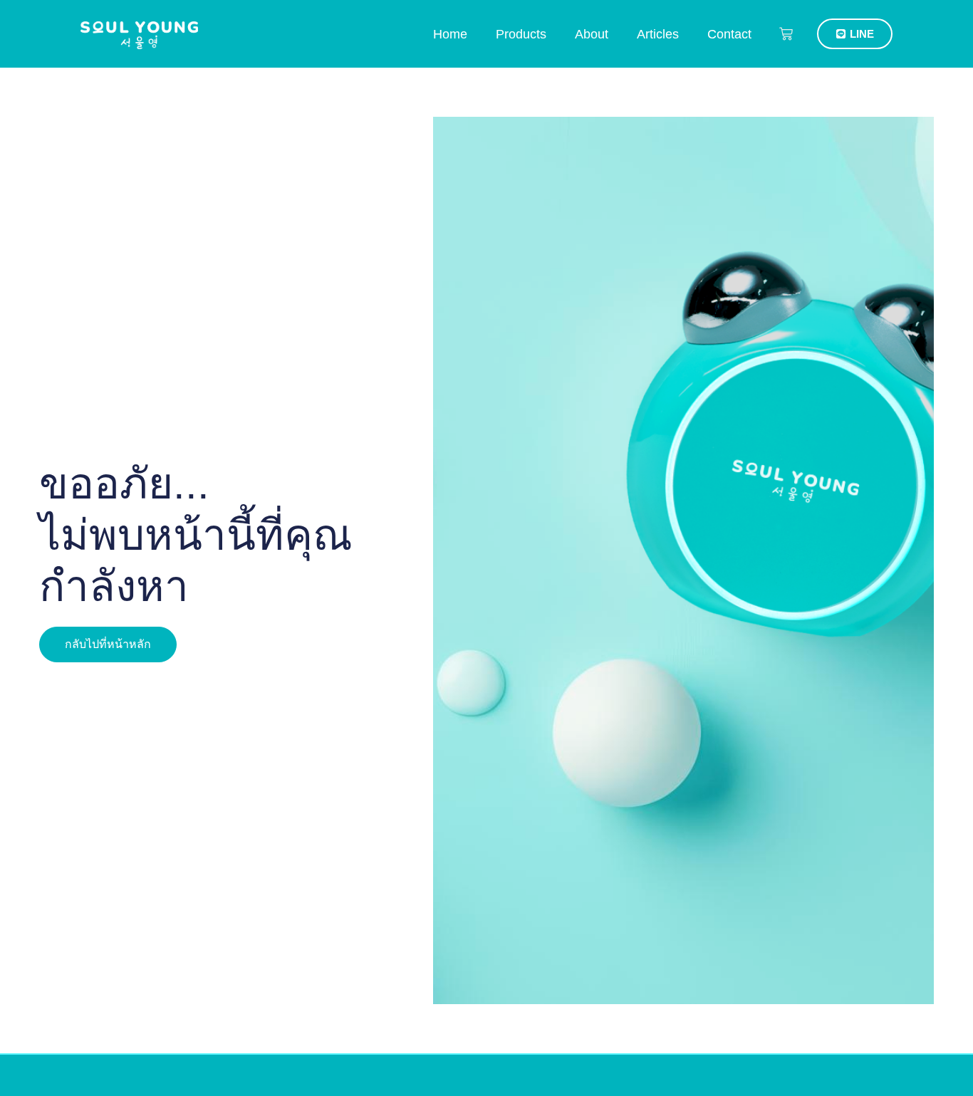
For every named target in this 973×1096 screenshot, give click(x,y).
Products (521, 34)
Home (450, 34)
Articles (658, 34)
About (591, 34)
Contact (729, 34)
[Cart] (786, 34)
